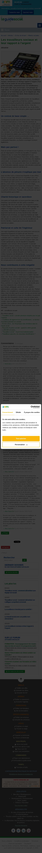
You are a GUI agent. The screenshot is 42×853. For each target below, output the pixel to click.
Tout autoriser (21, 438)
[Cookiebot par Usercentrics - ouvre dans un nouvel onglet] (31, 407)
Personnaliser (20, 444)
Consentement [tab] (7, 412)
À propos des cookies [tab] (32, 412)
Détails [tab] (18, 412)
